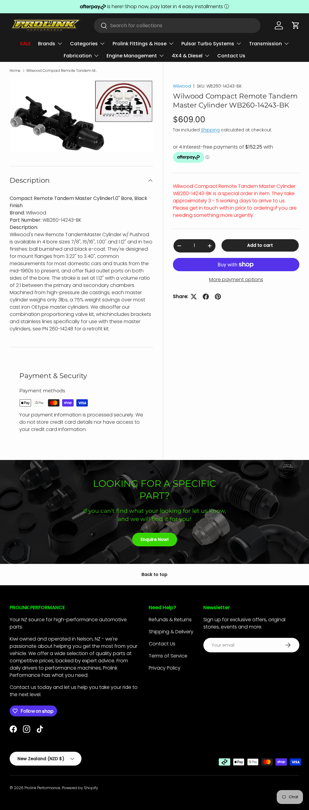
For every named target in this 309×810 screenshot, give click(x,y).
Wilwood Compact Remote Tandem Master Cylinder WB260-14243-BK (62, 70)
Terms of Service (168, 655)
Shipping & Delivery (171, 631)
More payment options (236, 279)
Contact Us (231, 55)
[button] (295, 25)
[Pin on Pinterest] (218, 297)
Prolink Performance (42, 787)
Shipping (210, 130)
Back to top (154, 574)
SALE (25, 43)
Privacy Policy (164, 667)
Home (15, 70)
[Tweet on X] (194, 297)
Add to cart (260, 245)
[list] (81, 115)
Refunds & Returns (170, 619)
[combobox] (177, 25)
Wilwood (182, 86)
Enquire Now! (155, 539)
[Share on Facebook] (206, 297)
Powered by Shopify (80, 787)
